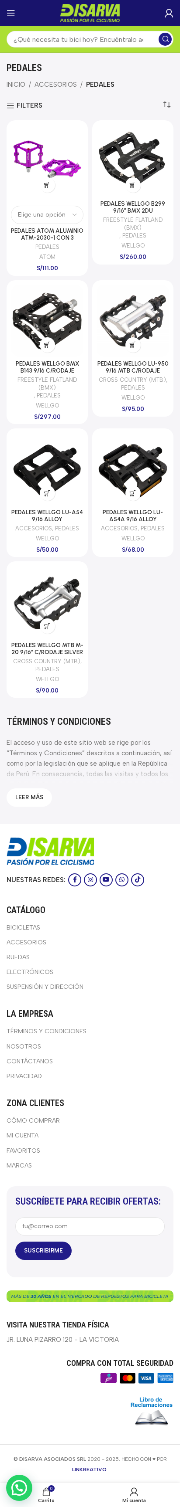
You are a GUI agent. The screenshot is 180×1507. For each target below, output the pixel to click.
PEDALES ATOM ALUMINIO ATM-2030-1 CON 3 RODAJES (47, 237)
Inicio (16, 84)
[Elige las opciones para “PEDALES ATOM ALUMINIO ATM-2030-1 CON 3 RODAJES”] (47, 185)
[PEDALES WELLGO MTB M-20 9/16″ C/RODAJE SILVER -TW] (47, 602)
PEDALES (47, 247)
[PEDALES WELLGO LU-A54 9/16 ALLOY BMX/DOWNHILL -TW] (47, 469)
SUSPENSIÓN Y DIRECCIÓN (45, 987)
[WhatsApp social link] (121, 879)
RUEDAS (18, 957)
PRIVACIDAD (24, 1076)
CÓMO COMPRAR (33, 1120)
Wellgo (133, 245)
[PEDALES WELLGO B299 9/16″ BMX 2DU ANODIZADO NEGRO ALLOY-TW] (133, 161)
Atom (47, 257)
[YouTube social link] (106, 879)
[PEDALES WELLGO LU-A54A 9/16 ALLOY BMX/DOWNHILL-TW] (133, 469)
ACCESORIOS (56, 84)
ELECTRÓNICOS (30, 972)
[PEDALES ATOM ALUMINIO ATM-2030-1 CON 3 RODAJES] (47, 161)
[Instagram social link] (90, 879)
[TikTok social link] (137, 879)
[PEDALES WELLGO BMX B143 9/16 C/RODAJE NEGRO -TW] (47, 321)
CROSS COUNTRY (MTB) (132, 380)
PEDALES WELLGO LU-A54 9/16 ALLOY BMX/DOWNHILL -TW (47, 519)
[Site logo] (90, 13)
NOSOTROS (24, 1046)
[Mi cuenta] (169, 13)
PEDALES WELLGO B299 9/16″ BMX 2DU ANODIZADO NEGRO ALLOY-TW (132, 214)
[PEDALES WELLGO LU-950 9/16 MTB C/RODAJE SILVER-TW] (133, 321)
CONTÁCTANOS (30, 1061)
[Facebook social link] (74, 879)
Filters (29, 105)
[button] (133, 185)
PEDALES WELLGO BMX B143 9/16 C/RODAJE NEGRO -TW (47, 370)
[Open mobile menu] (11, 13)
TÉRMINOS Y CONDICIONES (47, 1031)
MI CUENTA (22, 1135)
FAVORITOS (23, 1150)
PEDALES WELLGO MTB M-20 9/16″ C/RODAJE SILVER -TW (47, 651)
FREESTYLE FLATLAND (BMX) (133, 224)
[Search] (165, 39)
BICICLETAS (23, 927)
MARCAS (19, 1165)
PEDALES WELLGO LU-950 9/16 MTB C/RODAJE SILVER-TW (133, 370)
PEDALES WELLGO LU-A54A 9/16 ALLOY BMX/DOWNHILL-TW (133, 519)
